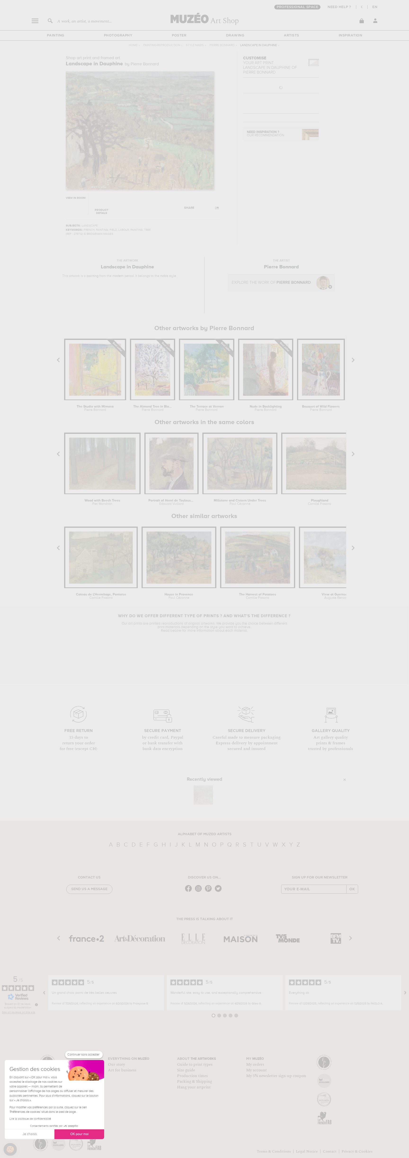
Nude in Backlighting (266, 408)
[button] (10, 1149)
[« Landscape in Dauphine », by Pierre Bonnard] (203, 795)
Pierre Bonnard (222, 45)
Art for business (122, 1070)
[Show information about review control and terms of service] (36, 1005)
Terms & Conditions (274, 1151)
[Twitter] (219, 891)
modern (118, 276)
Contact (330, 1151)
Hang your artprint (194, 1087)
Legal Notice (307, 1151)
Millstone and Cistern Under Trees (240, 502)
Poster (179, 35)
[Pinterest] (209, 891)
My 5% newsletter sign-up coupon (276, 1076)
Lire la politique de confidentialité (30, 1119)
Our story (116, 1064)
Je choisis (29, 1134)
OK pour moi (79, 1134)
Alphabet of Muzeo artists (204, 834)
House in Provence (178, 596)
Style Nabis (195, 45)
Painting (55, 35)
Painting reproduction (161, 45)
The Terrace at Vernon (207, 408)
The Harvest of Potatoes (257, 596)
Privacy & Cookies (357, 1151)
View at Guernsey (335, 596)
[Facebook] (190, 891)
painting (92, 276)
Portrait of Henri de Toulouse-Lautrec (171, 502)
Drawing (235, 35)
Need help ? (339, 7)
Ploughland (319, 502)
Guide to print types (195, 1064)
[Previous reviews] (44, 992)
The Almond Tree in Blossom (152, 408)
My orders (255, 1064)
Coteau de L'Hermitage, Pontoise (101, 596)
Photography (118, 35)
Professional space (297, 7)
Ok (352, 889)
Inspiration (350, 35)
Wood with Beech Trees (102, 502)
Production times (192, 1076)
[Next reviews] (405, 992)
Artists (291, 35)
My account (256, 1070)
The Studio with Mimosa (95, 408)
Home (133, 45)
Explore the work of (271, 283)
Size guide (186, 1070)
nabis (164, 276)
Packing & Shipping (194, 1081)
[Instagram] (199, 891)
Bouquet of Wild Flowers (321, 408)
